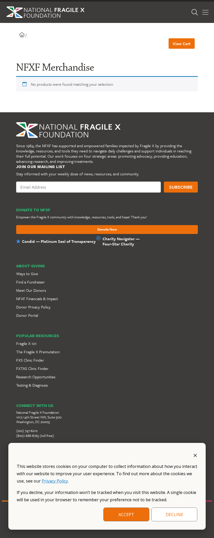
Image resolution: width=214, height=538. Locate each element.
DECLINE (174, 514)
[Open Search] (194, 12)
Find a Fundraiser (30, 282)
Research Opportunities (35, 377)
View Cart (182, 43)
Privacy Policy (55, 481)
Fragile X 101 (26, 343)
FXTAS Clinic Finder (32, 368)
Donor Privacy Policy (33, 307)
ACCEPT (126, 514)
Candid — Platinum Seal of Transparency (59, 241)
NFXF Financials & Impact (37, 298)
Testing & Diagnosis (32, 385)
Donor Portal (27, 315)
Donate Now (107, 229)
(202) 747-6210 (27, 430)
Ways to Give (27, 273)
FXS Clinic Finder (30, 360)
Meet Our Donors (31, 290)
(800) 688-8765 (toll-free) (35, 435)
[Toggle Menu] (205, 12)
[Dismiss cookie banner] (195, 455)
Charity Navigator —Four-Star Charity (121, 241)
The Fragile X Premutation (38, 352)
